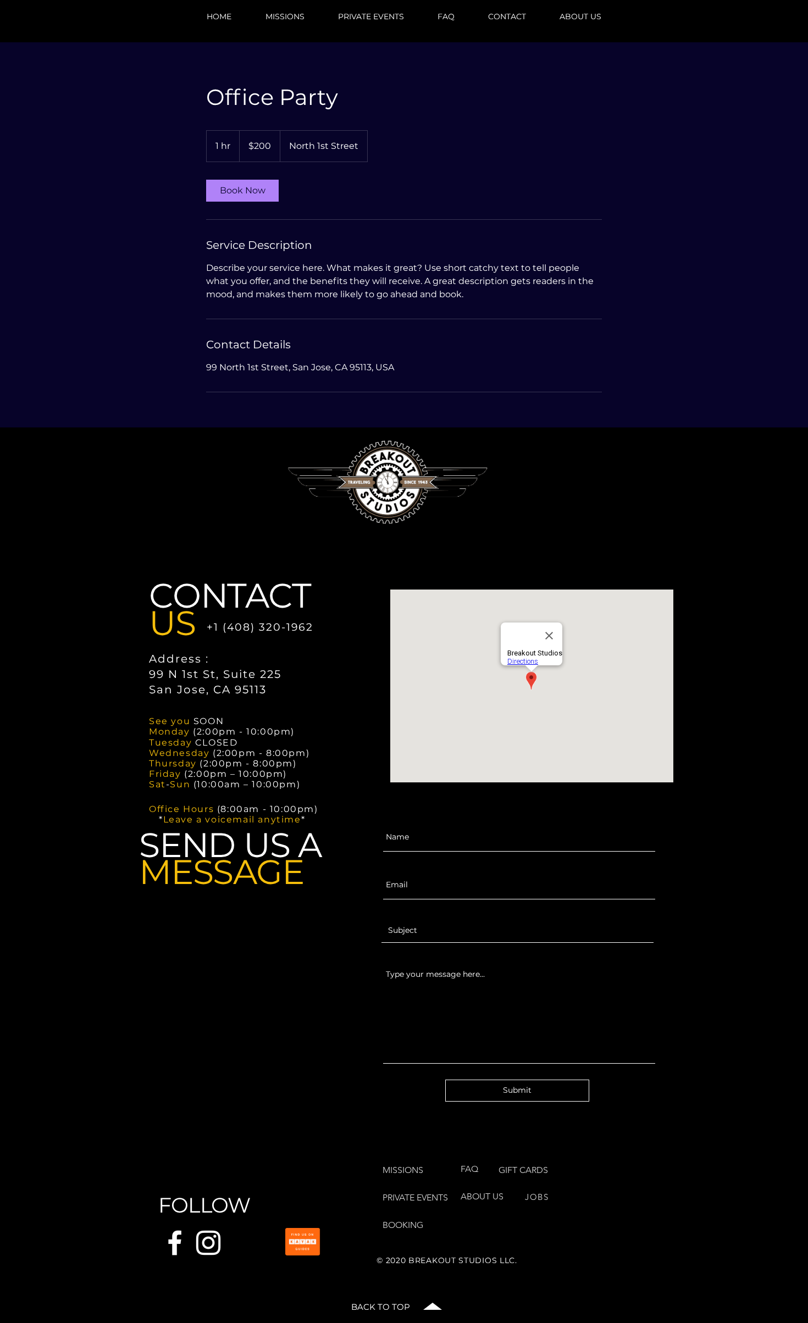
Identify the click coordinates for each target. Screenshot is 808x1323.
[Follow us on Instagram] (208, 1242)
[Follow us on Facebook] (174, 1242)
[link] (242, 191)
